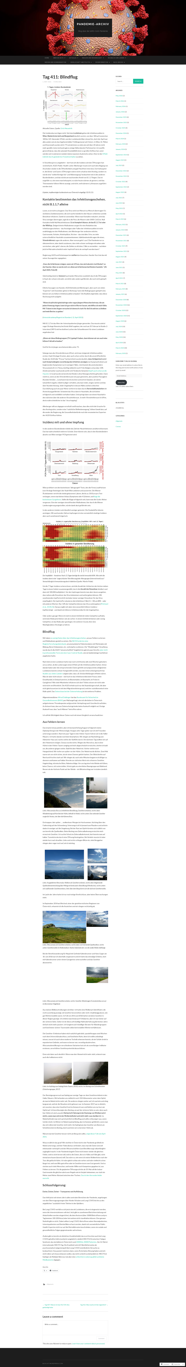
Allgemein (50, 1284)
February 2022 (120, 224)
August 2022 (120, 192)
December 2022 (121, 171)
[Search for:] (129, 81)
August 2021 (120, 257)
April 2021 (119, 278)
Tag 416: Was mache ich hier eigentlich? (94, 1305)
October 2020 (120, 310)
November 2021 (121, 240)
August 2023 (120, 160)
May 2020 (119, 337)
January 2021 (120, 294)
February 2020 (120, 353)
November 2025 (121, 122)
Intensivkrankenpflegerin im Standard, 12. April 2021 (63, 317)
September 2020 (121, 316)
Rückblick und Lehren (116, 58)
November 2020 (121, 305)
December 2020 (121, 299)
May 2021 (119, 273)
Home (47, 58)
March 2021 (120, 283)
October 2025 (120, 128)
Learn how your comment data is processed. (88, 1343)
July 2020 (119, 326)
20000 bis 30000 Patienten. (86, 1242)
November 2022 (121, 176)
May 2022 (119, 208)
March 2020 (120, 348)
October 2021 (120, 246)
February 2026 (120, 106)
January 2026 (120, 112)
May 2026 (119, 96)
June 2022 (119, 203)
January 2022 (120, 230)
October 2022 (120, 181)
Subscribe (121, 382)
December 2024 (121, 133)
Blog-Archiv (118, 62)
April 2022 (119, 214)
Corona (118, 426)
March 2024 (120, 138)
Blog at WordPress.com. (53, 1363)
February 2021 (120, 289)
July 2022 (119, 198)
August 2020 (120, 321)
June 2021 (119, 267)
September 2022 (121, 187)
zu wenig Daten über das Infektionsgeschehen (68, 638)
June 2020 (119, 332)
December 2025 (121, 117)
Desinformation (101, 62)
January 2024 (120, 149)
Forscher (58, 82)
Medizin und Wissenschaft (92, 58)
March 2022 (120, 219)
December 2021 (121, 235)
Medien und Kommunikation (55, 62)
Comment (101, 1338)
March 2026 (120, 101)
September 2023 (121, 155)
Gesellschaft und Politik (80, 62)
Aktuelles (73, 58)
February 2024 (120, 144)
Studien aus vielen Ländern (53, 673)
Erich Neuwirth (66, 128)
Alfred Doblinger (64, 697)
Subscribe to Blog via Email (126, 361)
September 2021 (121, 251)
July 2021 (119, 262)
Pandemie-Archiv (93, 24)
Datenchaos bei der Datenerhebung (68, 691)
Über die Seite (58, 58)
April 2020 (119, 342)
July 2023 (119, 165)
